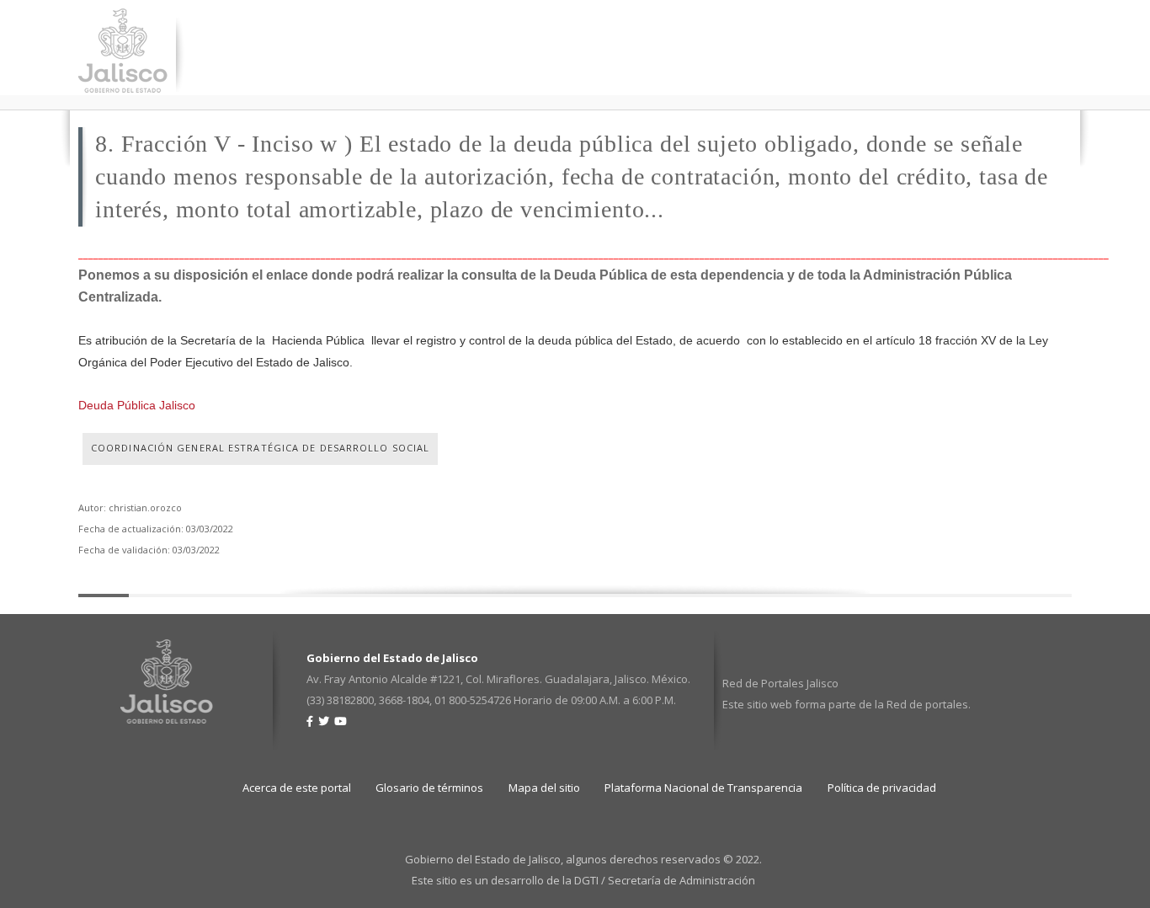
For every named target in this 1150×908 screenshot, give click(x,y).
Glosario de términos (429, 787)
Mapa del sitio (544, 787)
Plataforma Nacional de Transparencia (703, 787)
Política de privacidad (882, 787)
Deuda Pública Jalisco (136, 405)
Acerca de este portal (296, 787)
